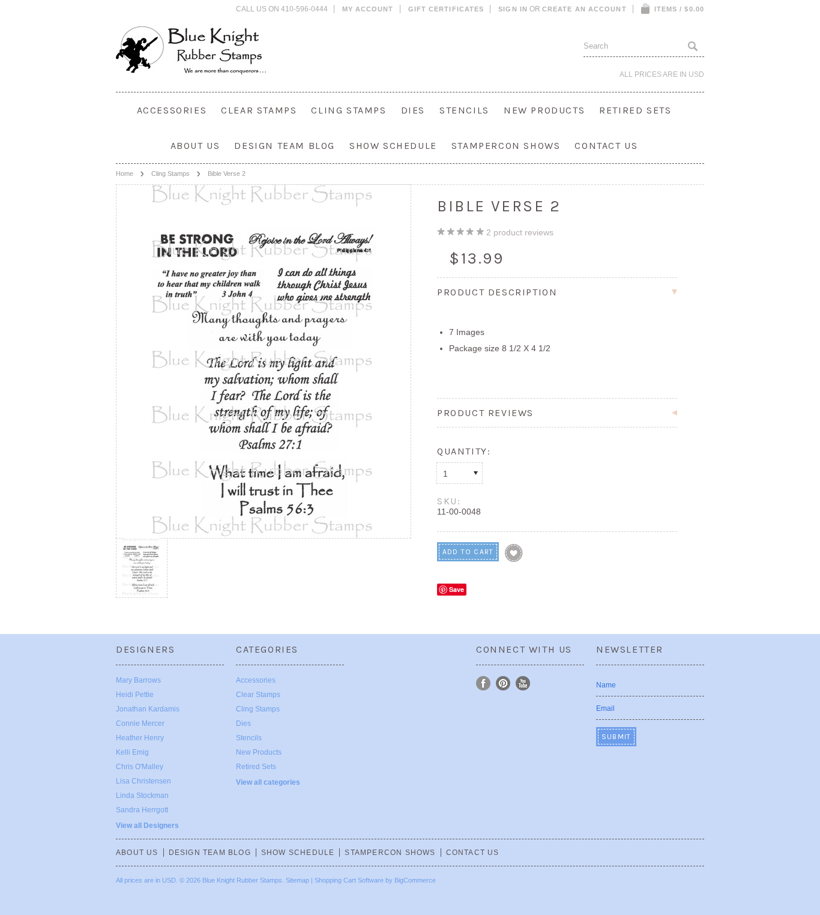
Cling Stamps (348, 110)
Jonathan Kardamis (147, 709)
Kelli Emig (132, 752)
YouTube (523, 683)
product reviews (519, 232)
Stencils (464, 110)
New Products (544, 110)
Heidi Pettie (135, 694)
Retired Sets (635, 110)
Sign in (513, 9)
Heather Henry (140, 738)
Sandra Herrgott (142, 810)
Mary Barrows (138, 680)
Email (605, 708)
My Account (368, 9)
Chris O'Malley (139, 766)
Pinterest (503, 683)
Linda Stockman (142, 795)
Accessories (172, 110)
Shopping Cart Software (349, 880)
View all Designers (147, 825)
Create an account (584, 9)
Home (124, 173)
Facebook (483, 683)
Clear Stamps (259, 110)
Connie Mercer (140, 723)
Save (456, 589)
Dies (413, 110)
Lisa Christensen (143, 781)
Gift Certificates (446, 9)
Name (606, 685)
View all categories (268, 782)
